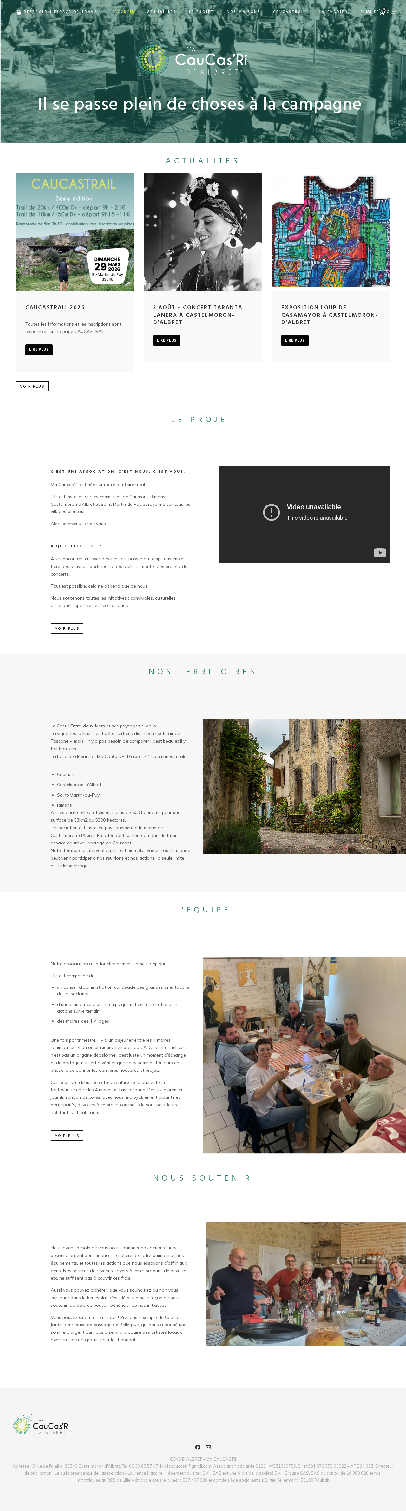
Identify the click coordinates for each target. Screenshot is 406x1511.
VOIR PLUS (32, 386)
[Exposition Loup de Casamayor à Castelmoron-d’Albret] (331, 232)
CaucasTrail (289, 12)
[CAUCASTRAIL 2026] (75, 232)
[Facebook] (197, 1448)
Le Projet (201, 12)
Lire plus (39, 350)
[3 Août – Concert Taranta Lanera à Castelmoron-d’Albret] (203, 232)
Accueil (124, 12)
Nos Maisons (243, 12)
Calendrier (333, 12)
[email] (208, 1448)
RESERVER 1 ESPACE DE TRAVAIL (63, 12)
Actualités (161, 12)
